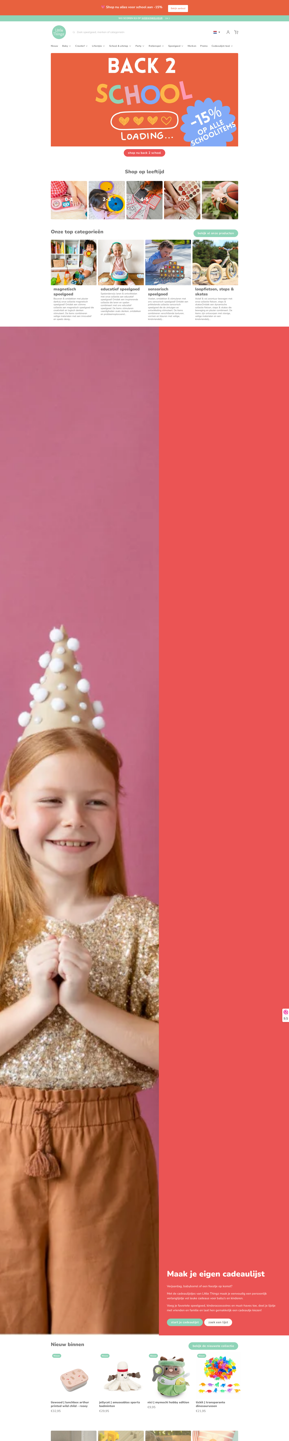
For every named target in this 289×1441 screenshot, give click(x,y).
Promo (204, 46)
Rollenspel (155, 46)
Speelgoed (174, 46)
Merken (192, 46)
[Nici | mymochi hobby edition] (171, 1375)
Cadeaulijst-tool (221, 46)
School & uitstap (118, 46)
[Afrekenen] (234, 32)
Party (138, 46)
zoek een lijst (218, 1322)
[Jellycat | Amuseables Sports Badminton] (122, 1375)
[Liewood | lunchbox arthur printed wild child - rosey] (74, 1375)
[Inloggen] (226, 32)
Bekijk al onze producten (216, 233)
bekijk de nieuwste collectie (213, 1346)
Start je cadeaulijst (185, 1322)
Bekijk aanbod (178, 8)
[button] (216, 32)
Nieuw (54, 46)
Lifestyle (97, 46)
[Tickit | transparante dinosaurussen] (219, 1375)
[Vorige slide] (224, 1357)
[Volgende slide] (234, 1357)
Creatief (80, 46)
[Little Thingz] (59, 32)
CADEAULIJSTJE (143, 18)
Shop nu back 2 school (144, 153)
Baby (65, 46)
